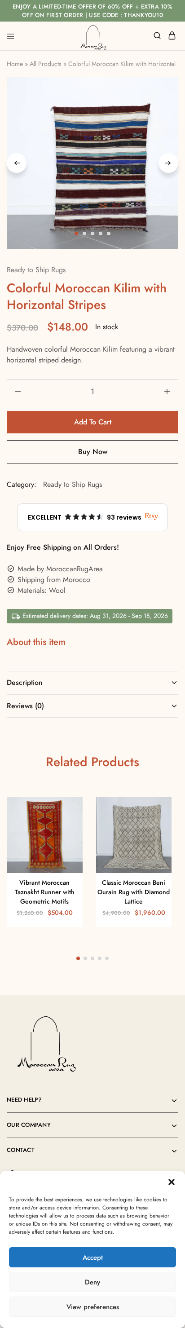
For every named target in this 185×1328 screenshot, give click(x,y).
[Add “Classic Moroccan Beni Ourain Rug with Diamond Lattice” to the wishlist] (155, 827)
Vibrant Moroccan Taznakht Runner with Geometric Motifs (45, 892)
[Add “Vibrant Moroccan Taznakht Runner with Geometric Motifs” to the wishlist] (66, 827)
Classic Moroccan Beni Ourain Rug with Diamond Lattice (133, 892)
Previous (16, 163)
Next (168, 163)
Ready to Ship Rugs (36, 270)
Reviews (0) (25, 706)
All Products (46, 63)
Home (15, 63)
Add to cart (92, 422)
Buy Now (92, 451)
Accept (93, 1257)
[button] (171, 1182)
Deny (92, 1282)
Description (25, 682)
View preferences (92, 1307)
